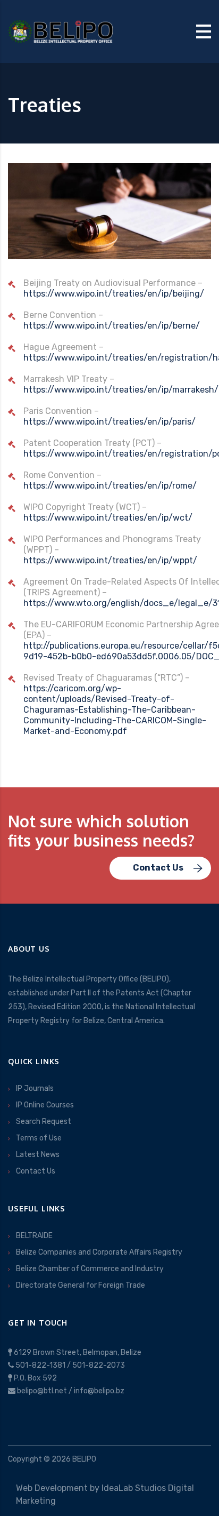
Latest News (38, 1154)
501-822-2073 (98, 1365)
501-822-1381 (40, 1365)
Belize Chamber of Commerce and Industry (90, 1268)
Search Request (43, 1121)
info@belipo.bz (99, 1390)
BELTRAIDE (34, 1235)
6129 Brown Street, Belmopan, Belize (77, 1352)
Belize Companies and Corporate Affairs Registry (99, 1252)
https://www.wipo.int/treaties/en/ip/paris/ (109, 422)
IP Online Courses (45, 1105)
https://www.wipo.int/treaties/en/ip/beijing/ (113, 294)
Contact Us (35, 1171)
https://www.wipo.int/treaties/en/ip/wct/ (107, 518)
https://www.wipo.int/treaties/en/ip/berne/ (111, 326)
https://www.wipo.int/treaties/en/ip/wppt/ (110, 560)
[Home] (61, 31)
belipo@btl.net (42, 1390)
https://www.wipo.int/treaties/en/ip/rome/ (110, 486)
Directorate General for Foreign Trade (80, 1285)
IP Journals (35, 1088)
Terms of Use (39, 1138)
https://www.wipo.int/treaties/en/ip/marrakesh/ (120, 390)
